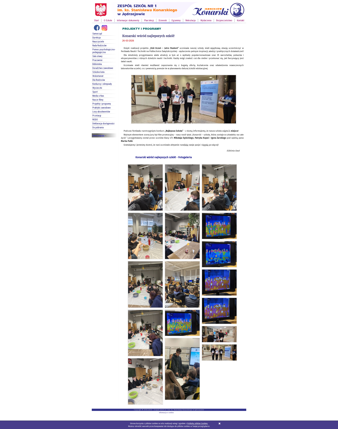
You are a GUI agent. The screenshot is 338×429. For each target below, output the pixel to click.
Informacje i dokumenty (128, 20)
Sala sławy (97, 56)
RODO (95, 119)
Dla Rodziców (98, 80)
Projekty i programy (101, 103)
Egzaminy (176, 20)
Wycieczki (97, 87)
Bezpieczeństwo (224, 20)
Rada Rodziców (99, 45)
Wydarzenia (205, 20)
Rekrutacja (191, 20)
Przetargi (96, 115)
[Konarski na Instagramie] (104, 31)
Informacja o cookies (166, 413)
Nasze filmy (97, 99)
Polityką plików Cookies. (197, 423)
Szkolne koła (98, 72)
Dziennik (163, 20)
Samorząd (97, 33)
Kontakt (240, 20)
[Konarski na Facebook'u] (96, 31)
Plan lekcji (149, 20)
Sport (95, 91)
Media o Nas (98, 95)
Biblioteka (97, 64)
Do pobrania (98, 127)
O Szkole (108, 20)
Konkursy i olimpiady (102, 83)
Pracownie (97, 60)
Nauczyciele (98, 41)
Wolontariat (97, 76)
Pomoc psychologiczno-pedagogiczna (103, 51)
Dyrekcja (96, 37)
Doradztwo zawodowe (102, 68)
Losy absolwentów (101, 111)
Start (96, 20)
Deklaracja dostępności (103, 123)
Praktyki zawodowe (101, 107)
